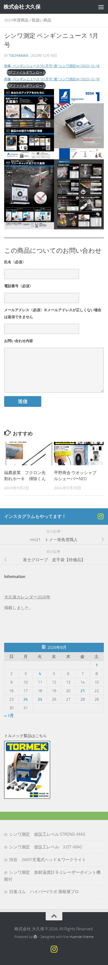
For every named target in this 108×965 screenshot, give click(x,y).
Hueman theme (82, 937)
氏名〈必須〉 (15, 262)
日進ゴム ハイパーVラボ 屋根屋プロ (44, 891)
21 (82, 690)
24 (25, 699)
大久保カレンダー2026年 (27, 597)
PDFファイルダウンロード (26, 72)
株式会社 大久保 (22, 7)
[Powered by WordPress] (35, 937)
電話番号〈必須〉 (18, 286)
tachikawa (18, 55)
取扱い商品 (41, 20)
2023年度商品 (16, 20)
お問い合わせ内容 (18, 341)
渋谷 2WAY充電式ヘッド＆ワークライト (47, 859)
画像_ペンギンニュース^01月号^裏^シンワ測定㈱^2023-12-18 (51, 79)
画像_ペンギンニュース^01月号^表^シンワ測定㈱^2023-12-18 (51, 66)
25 (40, 699)
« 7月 (9, 715)
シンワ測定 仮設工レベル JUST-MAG (45, 847)
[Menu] (101, 7)
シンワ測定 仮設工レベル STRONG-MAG (47, 834)
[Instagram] (100, 516)
